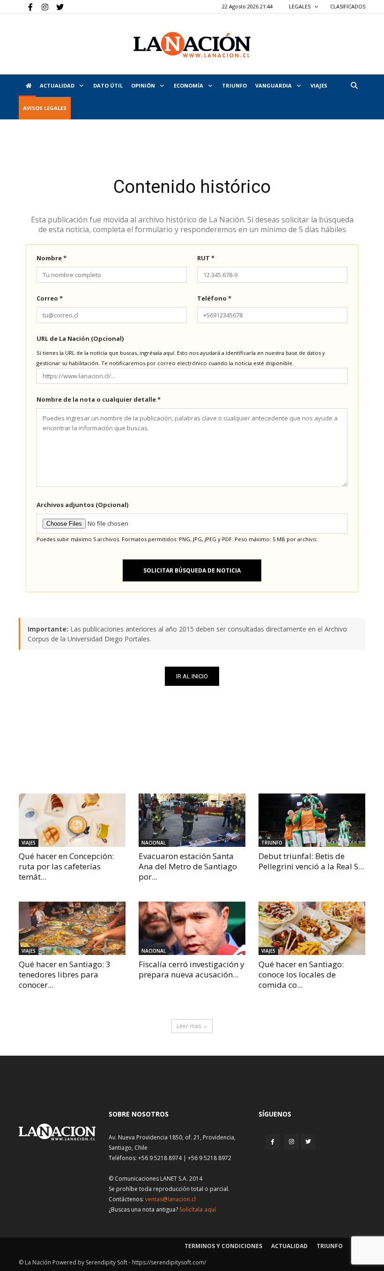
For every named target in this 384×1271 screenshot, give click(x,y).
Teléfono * (214, 298)
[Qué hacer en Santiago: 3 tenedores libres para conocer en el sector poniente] (72, 928)
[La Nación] (192, 45)
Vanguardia (274, 85)
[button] (354, 85)
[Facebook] (26, 6)
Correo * (50, 298)
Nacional (153, 842)
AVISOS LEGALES (44, 107)
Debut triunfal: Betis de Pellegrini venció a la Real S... (311, 861)
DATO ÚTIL (108, 85)
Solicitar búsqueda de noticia (192, 570)
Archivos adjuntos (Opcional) (82, 504)
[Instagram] (41, 6)
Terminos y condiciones (223, 1246)
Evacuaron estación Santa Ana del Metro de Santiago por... (188, 866)
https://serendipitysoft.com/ (169, 1262)
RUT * (205, 258)
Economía (189, 85)
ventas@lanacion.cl (170, 1199)
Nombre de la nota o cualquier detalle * (99, 399)
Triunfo (234, 85)
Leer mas (189, 1026)
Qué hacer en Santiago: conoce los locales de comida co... (301, 974)
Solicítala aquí (197, 1209)
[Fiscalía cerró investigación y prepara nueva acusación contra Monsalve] (192, 928)
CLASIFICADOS (347, 6)
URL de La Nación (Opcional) (80, 338)
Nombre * (51, 258)
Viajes (29, 842)
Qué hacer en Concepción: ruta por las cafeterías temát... (66, 866)
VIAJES (318, 85)
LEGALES (300, 6)
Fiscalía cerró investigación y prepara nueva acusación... (191, 969)
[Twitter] (57, 6)
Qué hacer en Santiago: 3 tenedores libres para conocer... (65, 974)
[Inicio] (27, 85)
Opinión (143, 85)
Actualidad (58, 85)
